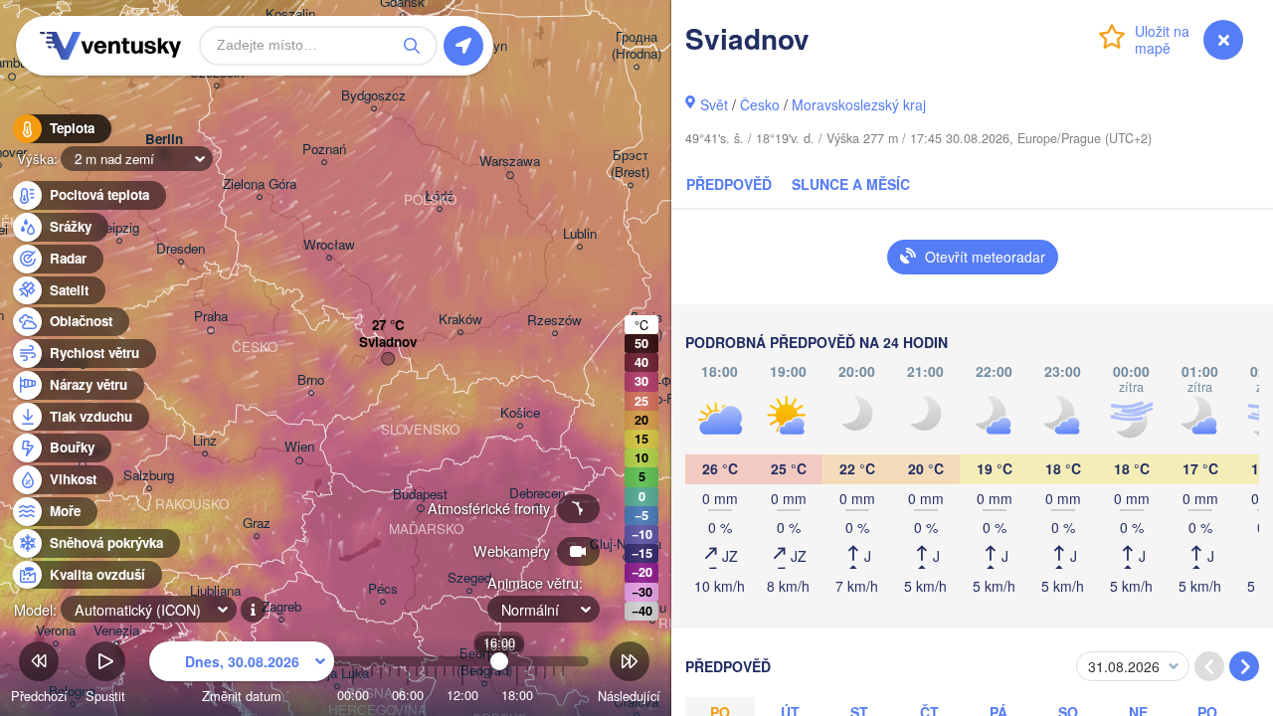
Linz (205, 441)
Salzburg (148, 475)
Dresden (180, 249)
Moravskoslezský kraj (859, 104)
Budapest (420, 494)
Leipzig (118, 228)
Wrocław (329, 245)
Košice (520, 413)
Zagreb (281, 607)
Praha (211, 316)
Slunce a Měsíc (851, 184)
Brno (310, 380)
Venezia (116, 631)
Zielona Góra (259, 184)
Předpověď (729, 184)
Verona (56, 631)
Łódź (439, 196)
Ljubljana (215, 591)
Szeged (469, 578)
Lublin (580, 234)
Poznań (324, 149)
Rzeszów (554, 320)
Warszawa (509, 161)
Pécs (383, 589)
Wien (299, 447)
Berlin (164, 139)
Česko (760, 104)
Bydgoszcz (373, 96)
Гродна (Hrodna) (636, 46)
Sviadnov (388, 342)
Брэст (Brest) (630, 164)
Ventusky (107, 46)
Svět (714, 104)
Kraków (460, 319)
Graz (257, 523)
